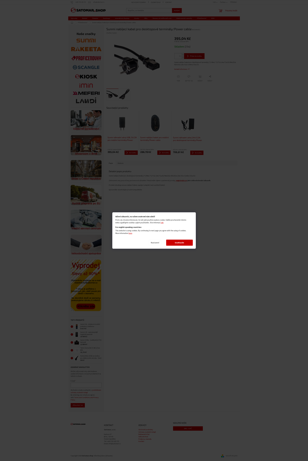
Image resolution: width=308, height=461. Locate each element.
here (130, 233)
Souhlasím (179, 242)
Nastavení (155, 242)
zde (162, 222)
